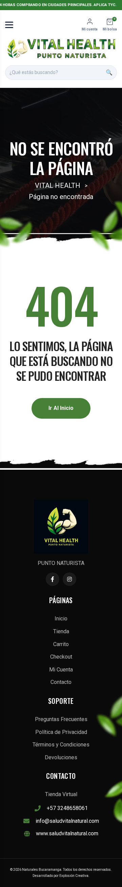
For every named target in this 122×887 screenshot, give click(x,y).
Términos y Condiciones (61, 744)
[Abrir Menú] (9, 25)
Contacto (61, 682)
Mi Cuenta (61, 669)
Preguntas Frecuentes (61, 719)
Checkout (61, 657)
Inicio (61, 618)
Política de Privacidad (61, 732)
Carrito (61, 644)
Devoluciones (61, 757)
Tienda (61, 631)
